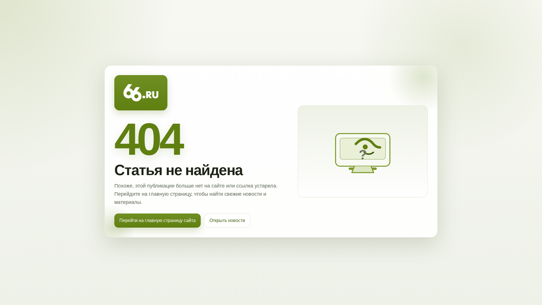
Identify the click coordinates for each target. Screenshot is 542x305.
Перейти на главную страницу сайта (157, 220)
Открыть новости (227, 220)
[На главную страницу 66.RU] (140, 93)
